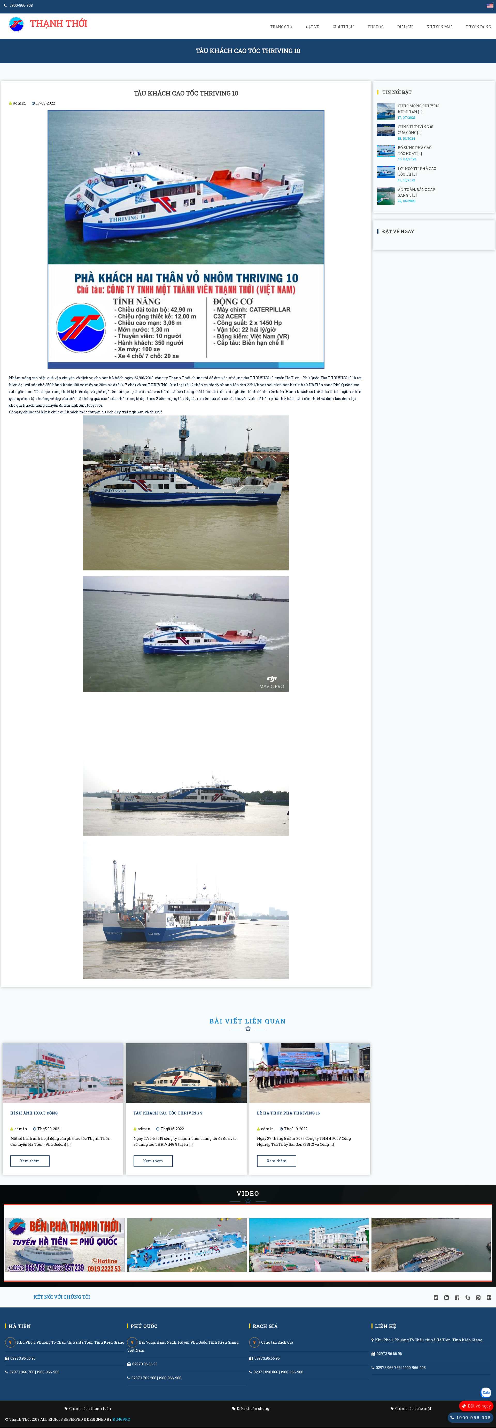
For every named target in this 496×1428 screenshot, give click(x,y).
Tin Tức (376, 26)
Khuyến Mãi (439, 26)
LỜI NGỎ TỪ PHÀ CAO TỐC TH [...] (417, 171)
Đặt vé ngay (479, 1406)
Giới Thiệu (343, 26)
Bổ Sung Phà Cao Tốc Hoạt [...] (415, 150)
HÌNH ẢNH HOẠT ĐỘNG (34, 1113)
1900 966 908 (472, 1417)
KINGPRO (121, 1419)
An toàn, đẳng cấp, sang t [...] (417, 192)
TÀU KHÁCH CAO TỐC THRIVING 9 (168, 1113)
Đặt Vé (312, 26)
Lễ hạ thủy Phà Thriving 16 (288, 1113)
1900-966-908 (21, 5)
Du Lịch (405, 26)
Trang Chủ (281, 26)
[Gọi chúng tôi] (486, 1393)
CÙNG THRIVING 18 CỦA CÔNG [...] (415, 129)
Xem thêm (30, 1160)
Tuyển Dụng (478, 26)
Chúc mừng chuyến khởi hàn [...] (418, 108)
